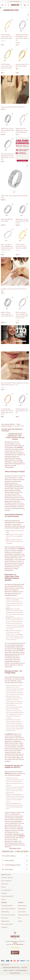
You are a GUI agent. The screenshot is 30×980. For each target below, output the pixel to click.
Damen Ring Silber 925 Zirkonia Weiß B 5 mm (13, 107)
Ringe (18, 424)
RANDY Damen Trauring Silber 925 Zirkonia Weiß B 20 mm (22, 221)
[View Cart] (28, 5)
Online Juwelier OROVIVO (8, 424)
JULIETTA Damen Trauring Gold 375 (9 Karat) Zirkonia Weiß (6, 36)
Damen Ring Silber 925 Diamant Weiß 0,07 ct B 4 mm (22, 410)
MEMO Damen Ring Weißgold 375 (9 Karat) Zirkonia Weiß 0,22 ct (22, 130)
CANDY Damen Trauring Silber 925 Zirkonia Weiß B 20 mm (7, 130)
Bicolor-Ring (21, 648)
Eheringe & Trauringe (6, 426)
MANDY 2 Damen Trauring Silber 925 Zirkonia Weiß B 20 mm (7, 314)
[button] (28, 15)
